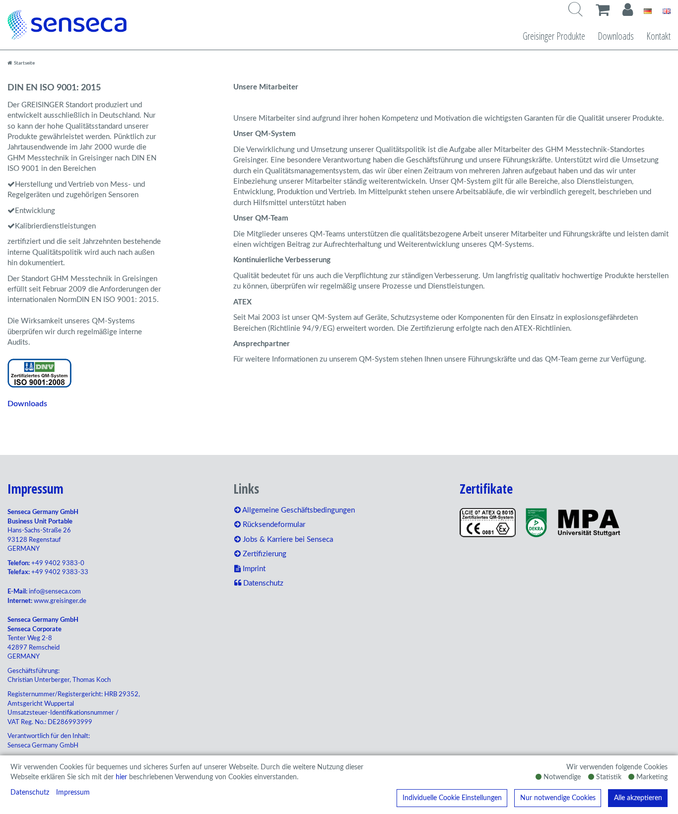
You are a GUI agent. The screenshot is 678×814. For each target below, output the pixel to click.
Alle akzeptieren (638, 798)
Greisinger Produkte (554, 36)
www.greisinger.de (60, 601)
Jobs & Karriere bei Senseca (287, 539)
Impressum (73, 792)
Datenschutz (29, 792)
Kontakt (658, 36)
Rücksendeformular (273, 524)
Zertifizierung (263, 554)
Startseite (23, 63)
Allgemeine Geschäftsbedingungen (298, 510)
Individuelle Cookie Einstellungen (452, 798)
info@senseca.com (55, 592)
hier (121, 777)
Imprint (253, 569)
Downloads (616, 36)
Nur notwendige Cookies (558, 798)
